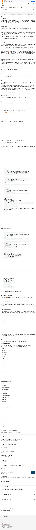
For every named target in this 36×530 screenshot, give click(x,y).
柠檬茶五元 (2, 463)
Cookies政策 (8, 524)
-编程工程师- (2, 447)
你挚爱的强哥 (2, 473)
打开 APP (33, 1)
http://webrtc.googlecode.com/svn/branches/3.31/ (9, 112)
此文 (8, 51)
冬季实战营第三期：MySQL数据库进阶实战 (7, 508)
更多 (1, 512)
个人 (34, 5)
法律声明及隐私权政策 (4, 524)
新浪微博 (5, 516)
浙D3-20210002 (9, 527)
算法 (16, 432)
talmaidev (2, 484)
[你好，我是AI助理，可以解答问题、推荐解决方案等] (31, 3)
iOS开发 (19, 432)
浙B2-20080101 (10, 526)
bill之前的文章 (7, 270)
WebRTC (18, 82)
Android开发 (5, 432)
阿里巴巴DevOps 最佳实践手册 (5, 510)
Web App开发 (10, 432)
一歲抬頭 (2, 452)
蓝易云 (1, 468)
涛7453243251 (3, 457)
